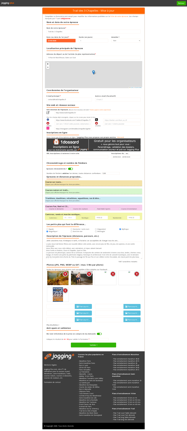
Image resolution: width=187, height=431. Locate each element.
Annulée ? (115, 37)
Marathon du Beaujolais (88, 385)
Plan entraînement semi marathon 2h (127, 380)
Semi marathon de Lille (88, 398)
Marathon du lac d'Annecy (89, 409)
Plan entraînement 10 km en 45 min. (127, 402)
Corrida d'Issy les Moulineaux (90, 396)
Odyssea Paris (84, 391)
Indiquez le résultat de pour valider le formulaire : (68, 339)
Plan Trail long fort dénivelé (123, 419)
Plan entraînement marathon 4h (125, 363)
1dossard (120, 137)
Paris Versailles (85, 370)
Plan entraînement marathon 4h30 (126, 359)
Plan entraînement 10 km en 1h (125, 398)
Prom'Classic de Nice (87, 404)
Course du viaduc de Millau (89, 387)
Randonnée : (117, 218)
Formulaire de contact (52, 382)
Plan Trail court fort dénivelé (124, 415)
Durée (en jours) (85, 37)
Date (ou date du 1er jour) (58, 37)
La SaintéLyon (84, 383)
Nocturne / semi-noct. (81, 229)
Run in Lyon (83, 365)
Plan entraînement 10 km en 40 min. (127, 404)
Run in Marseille (85, 389)
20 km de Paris (84, 367)
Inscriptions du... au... (120, 153)
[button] (93, 72)
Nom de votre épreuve (56, 28)
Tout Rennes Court (86, 393)
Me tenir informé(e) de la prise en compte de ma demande (71, 334)
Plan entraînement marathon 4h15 (126, 361)
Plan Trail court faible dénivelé (124, 413)
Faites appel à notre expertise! (100, 110)
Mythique (125, 229)
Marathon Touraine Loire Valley (91, 378)
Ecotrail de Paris (85, 406)
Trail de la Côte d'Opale (88, 411)
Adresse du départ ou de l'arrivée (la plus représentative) (71, 54)
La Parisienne (84, 372)
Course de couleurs (80, 209)
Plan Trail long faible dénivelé (124, 417)
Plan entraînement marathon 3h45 (126, 365)
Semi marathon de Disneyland (90, 415)
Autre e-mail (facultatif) (105, 96)
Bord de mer (77, 231)
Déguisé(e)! (101, 229)
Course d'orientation (129, 209)
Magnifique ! (53, 231)
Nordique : (85, 218)
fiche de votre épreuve (119, 16)
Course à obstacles (56, 209)
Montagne (101, 231)
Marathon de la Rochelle (88, 400)
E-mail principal (54, 96)
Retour (181, 3)
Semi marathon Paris (87, 363)
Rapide (51, 229)
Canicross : (53, 218)
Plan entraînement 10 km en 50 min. (127, 400)
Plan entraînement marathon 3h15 (126, 370)
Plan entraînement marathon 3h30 (126, 367)
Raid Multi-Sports (103, 209)
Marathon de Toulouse (88, 402)
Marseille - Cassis (85, 374)
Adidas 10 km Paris (86, 376)
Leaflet (131, 87)
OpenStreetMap (138, 87)
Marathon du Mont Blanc (88, 413)
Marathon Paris (85, 361)
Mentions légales (50, 365)
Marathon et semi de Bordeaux (91, 380)
